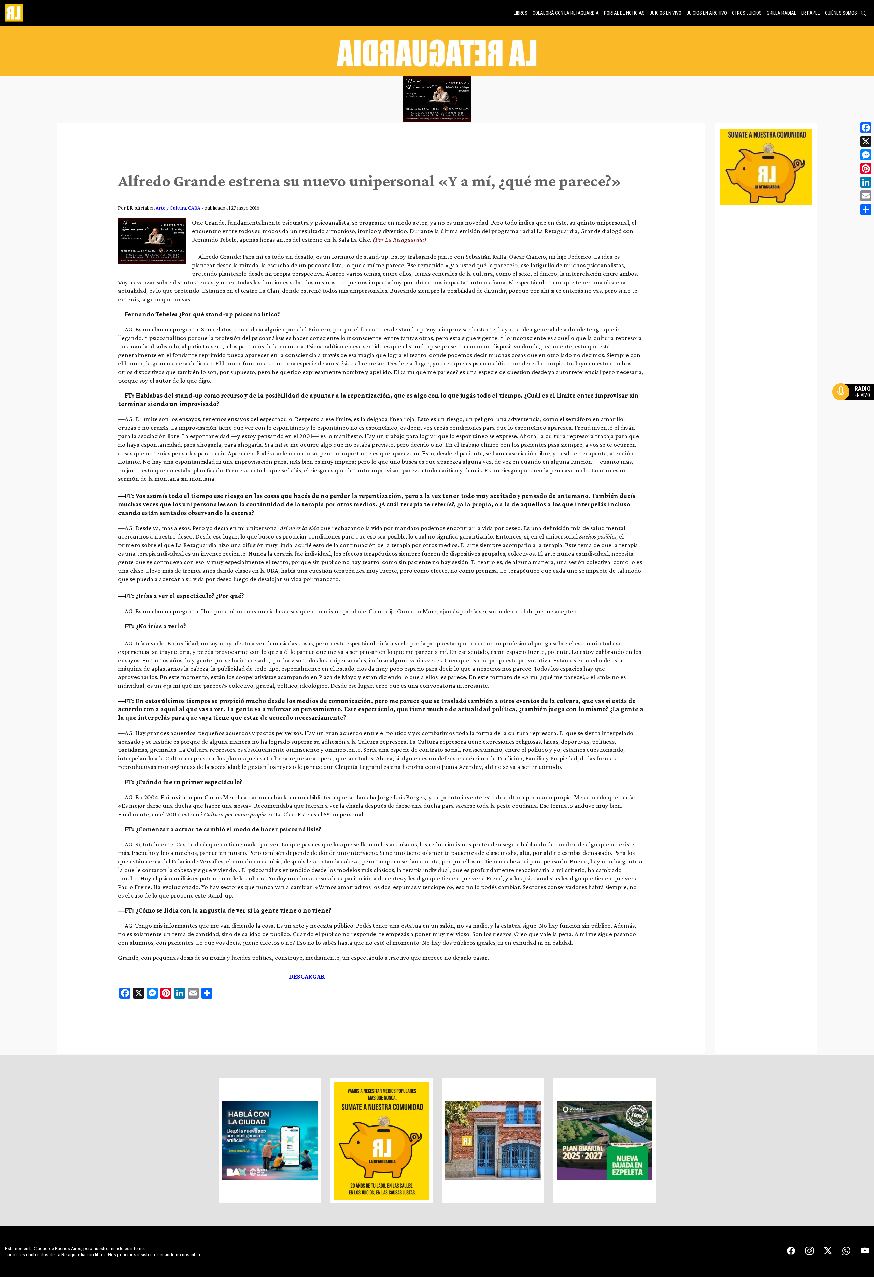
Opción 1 (854, 402)
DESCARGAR (307, 976)
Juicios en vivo (665, 13)
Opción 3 (854, 408)
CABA (194, 208)
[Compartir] (866, 209)
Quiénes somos (841, 13)
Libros (520, 13)
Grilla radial (781, 13)
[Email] (866, 196)
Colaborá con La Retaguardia (566, 13)
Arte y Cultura (171, 208)
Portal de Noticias (624, 13)
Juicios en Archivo (707, 13)
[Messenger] (866, 155)
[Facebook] (866, 127)
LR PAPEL (810, 13)
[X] (866, 141)
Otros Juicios (747, 13)
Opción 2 (854, 405)
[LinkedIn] (866, 182)
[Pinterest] (866, 168)
